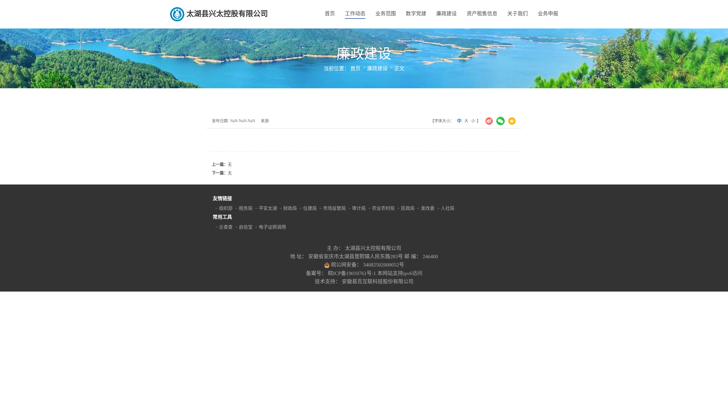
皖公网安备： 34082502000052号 (367, 265)
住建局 (310, 208)
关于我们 (517, 14)
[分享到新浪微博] (489, 121)
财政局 (290, 208)
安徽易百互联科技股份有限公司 (377, 281)
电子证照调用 (272, 227)
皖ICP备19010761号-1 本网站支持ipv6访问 (375, 273)
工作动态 (355, 14)
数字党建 (416, 14)
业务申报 (548, 14)
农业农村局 (383, 208)
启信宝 (246, 227)
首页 (330, 14)
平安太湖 (268, 208)
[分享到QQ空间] (512, 121)
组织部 (226, 208)
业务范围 (385, 14)
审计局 (359, 208)
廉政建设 (446, 14)
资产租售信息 (482, 14)
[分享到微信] (500, 121)
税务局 (246, 208)
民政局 (408, 208)
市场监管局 (334, 208)
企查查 (226, 227)
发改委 (428, 208)
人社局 (447, 208)
